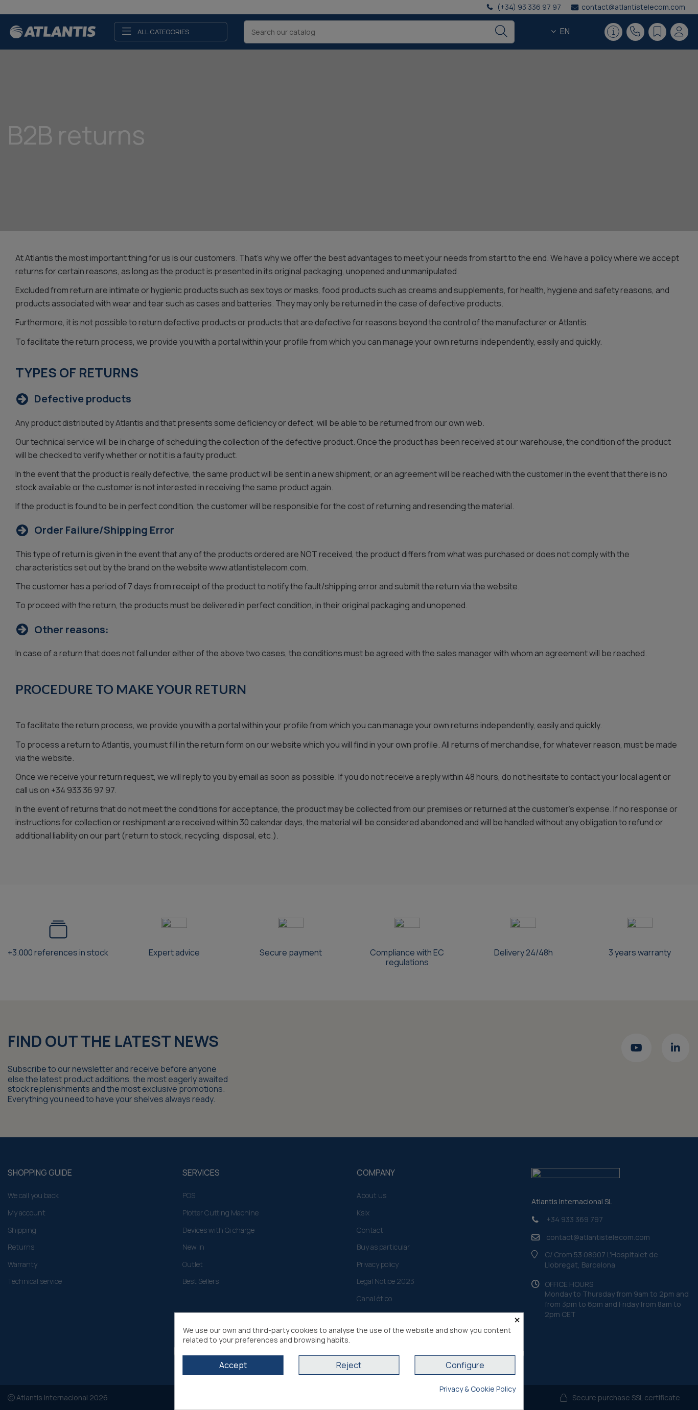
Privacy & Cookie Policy (477, 1389)
